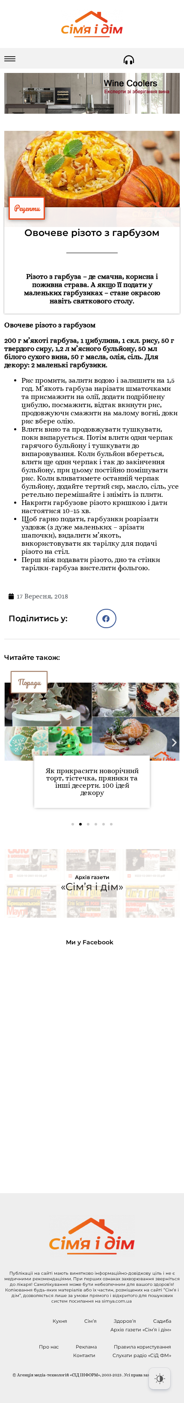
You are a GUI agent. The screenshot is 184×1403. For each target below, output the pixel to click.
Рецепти (26, 208)
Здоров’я (125, 1321)
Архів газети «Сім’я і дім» (140, 1330)
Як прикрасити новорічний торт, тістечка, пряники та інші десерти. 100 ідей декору (92, 782)
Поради (29, 682)
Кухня (60, 1321)
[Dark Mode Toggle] (159, 1378)
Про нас (49, 1347)
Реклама (86, 1347)
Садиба (162, 1321)
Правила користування (142, 1347)
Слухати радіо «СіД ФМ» (142, 1355)
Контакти (84, 1355)
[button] (106, 618)
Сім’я (90, 1321)
